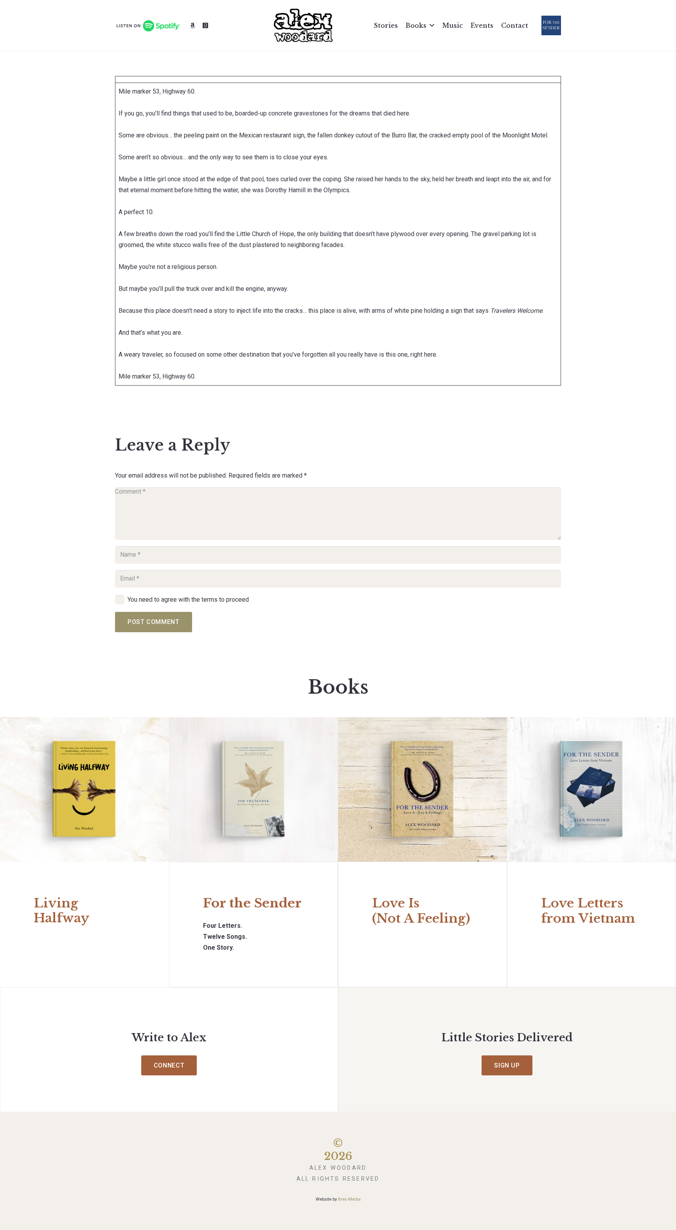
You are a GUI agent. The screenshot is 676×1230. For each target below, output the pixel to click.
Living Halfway (61, 910)
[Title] (192, 25)
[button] (432, 25)
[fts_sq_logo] (551, 25)
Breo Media (349, 1199)
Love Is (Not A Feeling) (421, 910)
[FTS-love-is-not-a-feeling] (422, 789)
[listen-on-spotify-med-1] (148, 25)
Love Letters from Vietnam (588, 910)
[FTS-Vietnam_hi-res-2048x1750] (591, 789)
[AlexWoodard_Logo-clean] (303, 25)
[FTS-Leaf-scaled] (253, 789)
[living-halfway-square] (84, 789)
